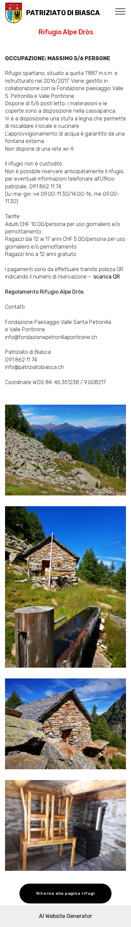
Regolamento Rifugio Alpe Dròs (44, 292)
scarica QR (107, 276)
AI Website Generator (65, 916)
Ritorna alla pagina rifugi (65, 893)
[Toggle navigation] (120, 11)
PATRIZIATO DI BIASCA (63, 13)
